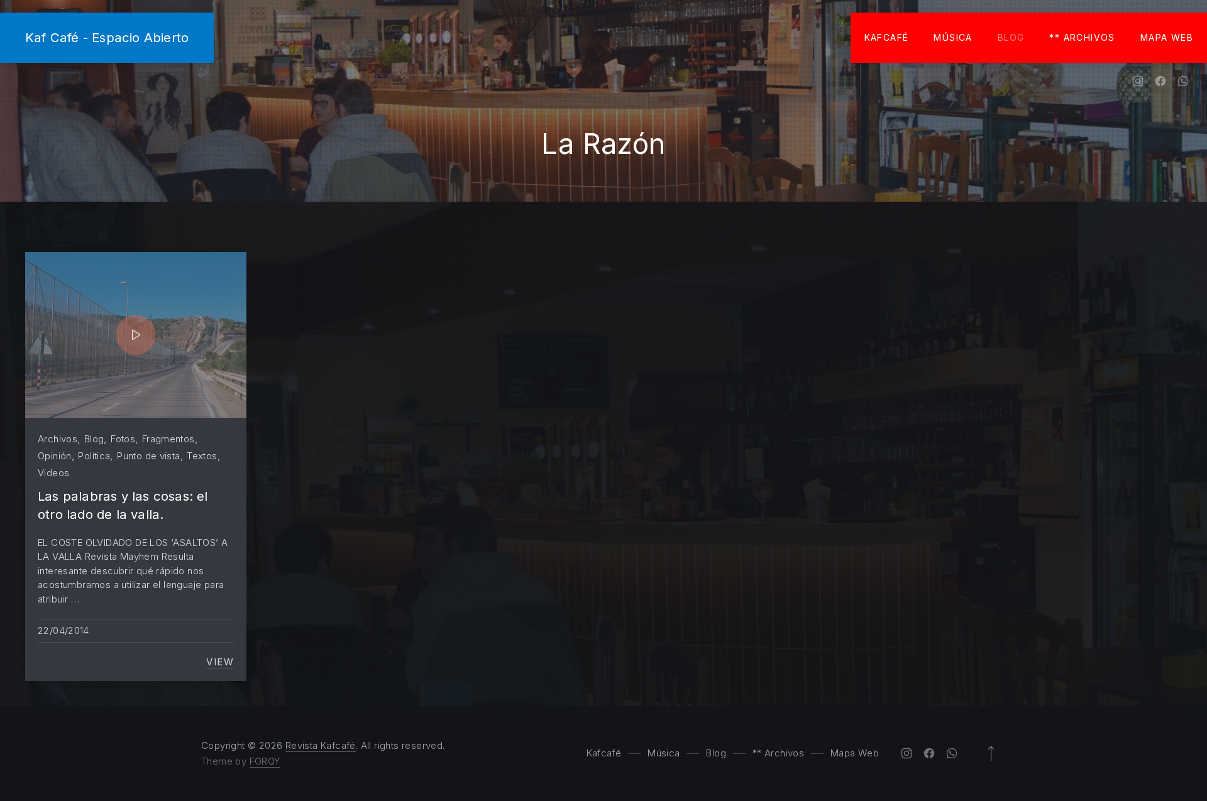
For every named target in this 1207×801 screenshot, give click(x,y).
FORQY (265, 761)
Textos (202, 456)
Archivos (57, 439)
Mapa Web (1166, 37)
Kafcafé (886, 37)
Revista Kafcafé (320, 745)
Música (953, 37)
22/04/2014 (63, 630)
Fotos (123, 439)
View (220, 662)
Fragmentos (168, 439)
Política (94, 456)
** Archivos (1082, 37)
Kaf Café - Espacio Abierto (107, 37)
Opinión (55, 456)
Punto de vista (148, 456)
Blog (1011, 37)
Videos (53, 473)
